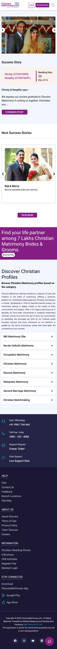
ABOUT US (7, 509)
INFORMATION (10, 543)
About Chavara (10, 516)
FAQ (4, 482)
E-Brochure (8, 554)
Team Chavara (10, 529)
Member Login (10, 568)
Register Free (9, 563)
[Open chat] (49, 641)
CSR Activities (9, 559)
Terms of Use (9, 520)
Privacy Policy (9, 525)
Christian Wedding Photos (16, 550)
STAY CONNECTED (12, 576)
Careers (6, 534)
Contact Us (8, 487)
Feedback (7, 491)
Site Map (7, 500)
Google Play (13, 595)
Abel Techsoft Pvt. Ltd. (32, 624)
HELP (5, 475)
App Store (12, 602)
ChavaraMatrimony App (15, 588)
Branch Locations (11, 496)
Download (7, 583)
